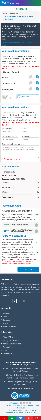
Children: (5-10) (8, 84)
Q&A (5, 350)
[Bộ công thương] (20, 395)
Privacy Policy (8, 347)
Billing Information (11, 340)
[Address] (14, 301)
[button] (19, 224)
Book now (28, 269)
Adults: (5, 78)
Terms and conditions (12, 344)
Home (5, 14)
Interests (14, 14)
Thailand (6, 323)
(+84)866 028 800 (21, 381)
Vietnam (6, 313)
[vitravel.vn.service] (19, 301)
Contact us (7, 354)
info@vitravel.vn (20, 384)
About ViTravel (9, 337)
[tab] (20, 224)
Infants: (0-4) (7, 90)
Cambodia (7, 320)
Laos (5, 316)
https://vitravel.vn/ (25, 388)
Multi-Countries (9, 326)
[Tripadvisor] (24, 301)
